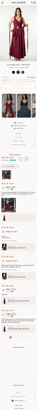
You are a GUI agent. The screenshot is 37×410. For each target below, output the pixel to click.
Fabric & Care (18, 140)
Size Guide (18, 137)
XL (19, 80)
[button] (19, 67)
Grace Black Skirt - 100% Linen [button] (16, 247)
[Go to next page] (29, 337)
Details (18, 133)
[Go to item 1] (6, 174)
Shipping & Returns (18, 144)
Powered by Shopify (18, 408)
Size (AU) (18, 77)
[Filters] (3, 166)
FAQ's (18, 392)
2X (22, 80)
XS (4, 80)
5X (34, 80)
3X (26, 80)
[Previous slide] (3, 105)
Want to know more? (18, 396)
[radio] (13, 72)
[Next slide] (33, 105)
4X (30, 80)
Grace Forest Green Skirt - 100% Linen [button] (18, 300)
